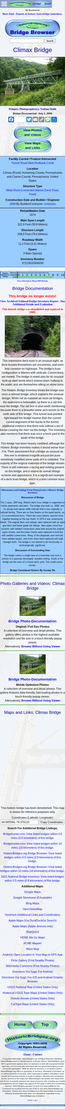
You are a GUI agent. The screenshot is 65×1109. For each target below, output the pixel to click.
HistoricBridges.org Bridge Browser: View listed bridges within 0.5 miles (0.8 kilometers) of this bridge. (32, 857)
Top (45, 1024)
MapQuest (32, 931)
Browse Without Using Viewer (40, 646)
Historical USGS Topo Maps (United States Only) (33, 992)
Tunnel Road (19, 163)
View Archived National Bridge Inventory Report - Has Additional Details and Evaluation (32, 303)
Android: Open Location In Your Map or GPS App (32, 954)
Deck (48, 190)
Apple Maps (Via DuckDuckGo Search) (32, 920)
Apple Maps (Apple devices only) (32, 926)
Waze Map (32, 948)
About (27, 1054)
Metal (9, 190)
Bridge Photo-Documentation (32, 621)
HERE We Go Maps (32, 937)
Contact (37, 1054)
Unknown (50, 203)
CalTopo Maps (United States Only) (32, 1004)
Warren (39, 190)
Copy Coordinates (51, 822)
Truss (55, 190)
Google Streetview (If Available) (32, 897)
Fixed (32, 194)
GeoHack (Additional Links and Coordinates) (32, 914)
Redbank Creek (44, 163)
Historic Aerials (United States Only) (33, 998)
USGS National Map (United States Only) (32, 987)
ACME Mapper (32, 943)
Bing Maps (32, 903)
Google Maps (32, 891)
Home (20, 1024)
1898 (12, 203)
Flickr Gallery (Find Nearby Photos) (32, 960)
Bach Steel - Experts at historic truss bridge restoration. (32, 14)
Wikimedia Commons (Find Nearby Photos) (32, 965)
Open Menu (4, 4)
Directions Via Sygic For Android (32, 971)
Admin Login (33, 1100)
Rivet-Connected (24, 190)
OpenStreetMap (32, 909)
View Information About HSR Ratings (32, 281)
